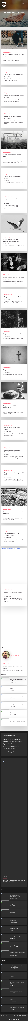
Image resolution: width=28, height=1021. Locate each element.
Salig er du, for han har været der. (12, 370)
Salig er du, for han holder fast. (12, 116)
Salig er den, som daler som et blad (14, 95)
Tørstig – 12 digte (13, 904)
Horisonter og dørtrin (14, 928)
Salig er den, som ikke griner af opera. (13, 277)
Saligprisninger (7, 52)
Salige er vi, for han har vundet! (12, 334)
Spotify (19, 880)
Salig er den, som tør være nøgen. (12, 666)
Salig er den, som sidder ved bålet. (14, 74)
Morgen (11, 688)
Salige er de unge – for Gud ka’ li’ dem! (13, 54)
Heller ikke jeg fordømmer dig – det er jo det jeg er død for (18, 680)
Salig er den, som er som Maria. (13, 297)
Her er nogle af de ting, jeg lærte (17, 721)
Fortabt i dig (12, 945)
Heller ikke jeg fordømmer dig (16, 704)
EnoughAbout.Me (11, 1015)
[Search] (26, 4)
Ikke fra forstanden (14, 920)
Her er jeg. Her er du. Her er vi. (16, 936)
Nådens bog (12, 713)
